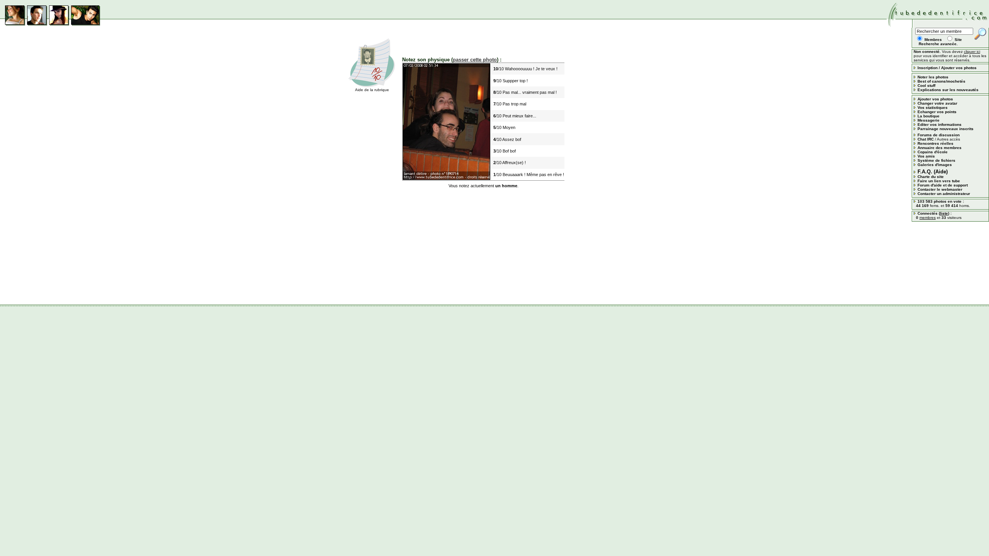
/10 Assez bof (507, 139)
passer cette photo (475, 60)
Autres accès (948, 139)
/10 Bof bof (504, 151)
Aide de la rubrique (372, 90)
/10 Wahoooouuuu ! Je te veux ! (525, 68)
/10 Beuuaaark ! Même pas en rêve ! (528, 174)
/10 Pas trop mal (509, 104)
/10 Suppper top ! (510, 80)
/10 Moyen (504, 127)
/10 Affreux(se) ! (509, 162)
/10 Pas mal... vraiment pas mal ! (525, 92)
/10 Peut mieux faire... (514, 116)
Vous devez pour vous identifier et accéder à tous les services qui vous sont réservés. (950, 55)
